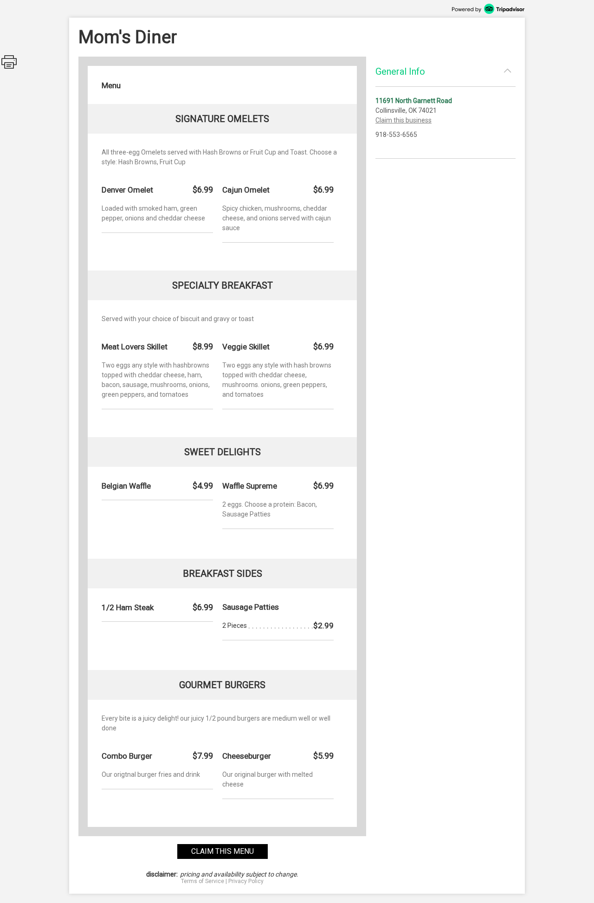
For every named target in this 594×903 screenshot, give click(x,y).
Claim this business (403, 120)
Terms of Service (202, 881)
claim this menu (222, 851)
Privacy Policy (246, 881)
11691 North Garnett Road (413, 100)
